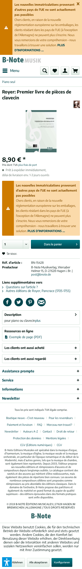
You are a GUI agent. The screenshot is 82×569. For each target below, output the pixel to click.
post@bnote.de (41, 274)
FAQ (39, 424)
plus (38, 320)
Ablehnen (17, 562)
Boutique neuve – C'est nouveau (25, 418)
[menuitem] (10, 70)
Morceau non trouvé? (59, 424)
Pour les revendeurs (61, 418)
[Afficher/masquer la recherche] (44, 70)
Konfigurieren (62, 562)
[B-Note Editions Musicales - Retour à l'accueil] (21, 60)
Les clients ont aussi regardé (25, 359)
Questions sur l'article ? (21, 287)
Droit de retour (65, 431)
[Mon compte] (65, 70)
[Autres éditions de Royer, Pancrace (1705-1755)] (77, 104)
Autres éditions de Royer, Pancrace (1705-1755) (37, 291)
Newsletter (12, 431)
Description (12, 314)
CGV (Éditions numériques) (36, 445)
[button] (7, 562)
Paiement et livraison (19, 424)
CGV (59, 445)
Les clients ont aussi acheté (24, 348)
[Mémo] (54, 70)
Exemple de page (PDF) (25, 337)
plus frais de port (27, 164)
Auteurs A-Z (30, 431)
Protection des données (27, 438)
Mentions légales (56, 438)
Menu (14, 70)
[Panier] (75, 70)
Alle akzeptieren (38, 562)
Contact (47, 431)
